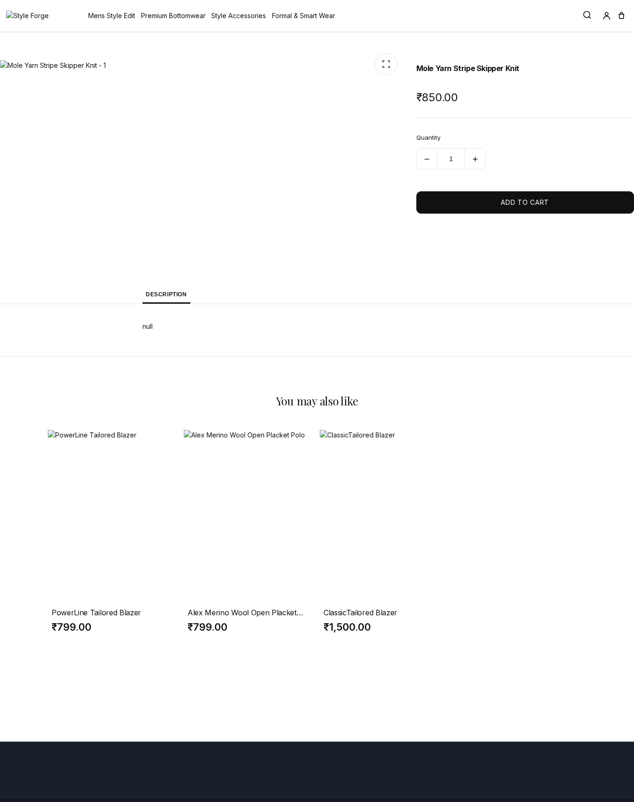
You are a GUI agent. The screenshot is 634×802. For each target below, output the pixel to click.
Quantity (428, 137)
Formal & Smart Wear (303, 16)
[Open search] (587, 15)
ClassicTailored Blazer (360, 612)
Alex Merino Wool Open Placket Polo (242, 613)
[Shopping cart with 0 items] (621, 16)
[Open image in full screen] (386, 64)
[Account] (607, 16)
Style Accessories (238, 16)
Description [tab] (166, 294)
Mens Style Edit (111, 16)
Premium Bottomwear (173, 16)
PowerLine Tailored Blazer (96, 612)
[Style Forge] (27, 16)
